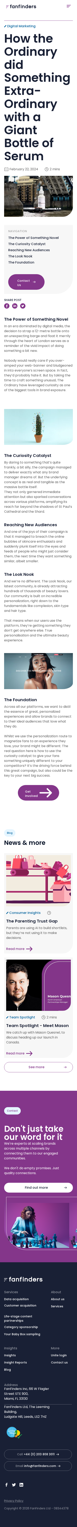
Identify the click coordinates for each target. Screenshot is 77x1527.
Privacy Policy (13, 1501)
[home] (20, 6)
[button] (69, 6)
